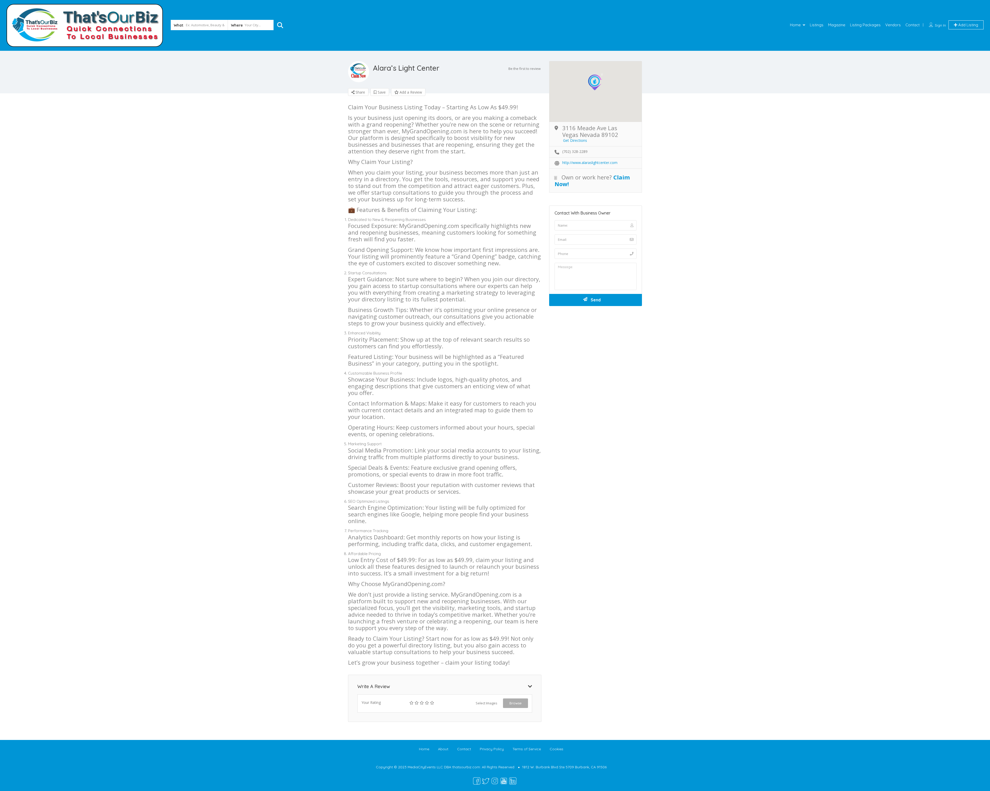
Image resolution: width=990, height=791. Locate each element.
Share (359, 92)
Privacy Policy (492, 749)
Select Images (486, 703)
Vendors (893, 24)
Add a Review (410, 92)
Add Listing (967, 24)
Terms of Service (527, 749)
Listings (816, 24)
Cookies (556, 749)
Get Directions (575, 140)
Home (795, 24)
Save (381, 92)
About (443, 749)
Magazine (836, 24)
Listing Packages (865, 24)
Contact (912, 24)
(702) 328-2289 (575, 151)
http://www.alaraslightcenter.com (589, 162)
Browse (515, 703)
